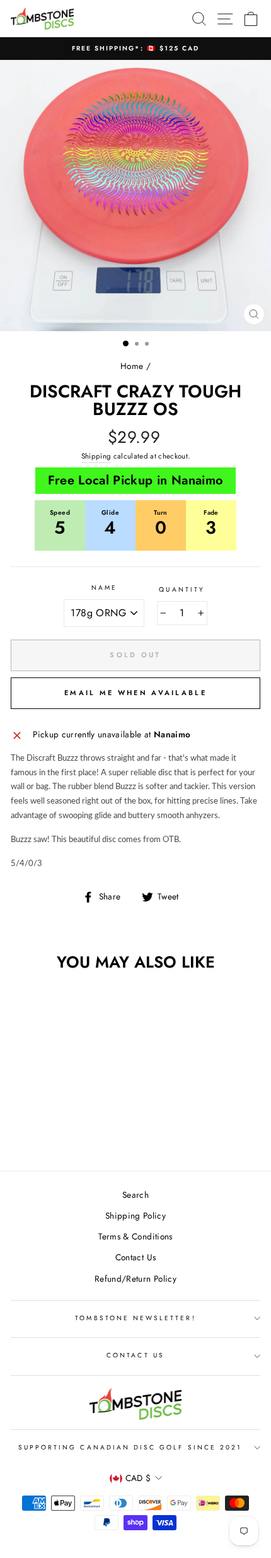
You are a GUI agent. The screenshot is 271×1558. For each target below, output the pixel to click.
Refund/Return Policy (135, 1278)
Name (104, 587)
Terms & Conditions (135, 1236)
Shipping (96, 456)
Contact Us (135, 1257)
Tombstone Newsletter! (135, 1318)
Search (135, 1194)
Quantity (181, 589)
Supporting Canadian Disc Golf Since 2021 (130, 1447)
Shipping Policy (135, 1215)
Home (131, 366)
